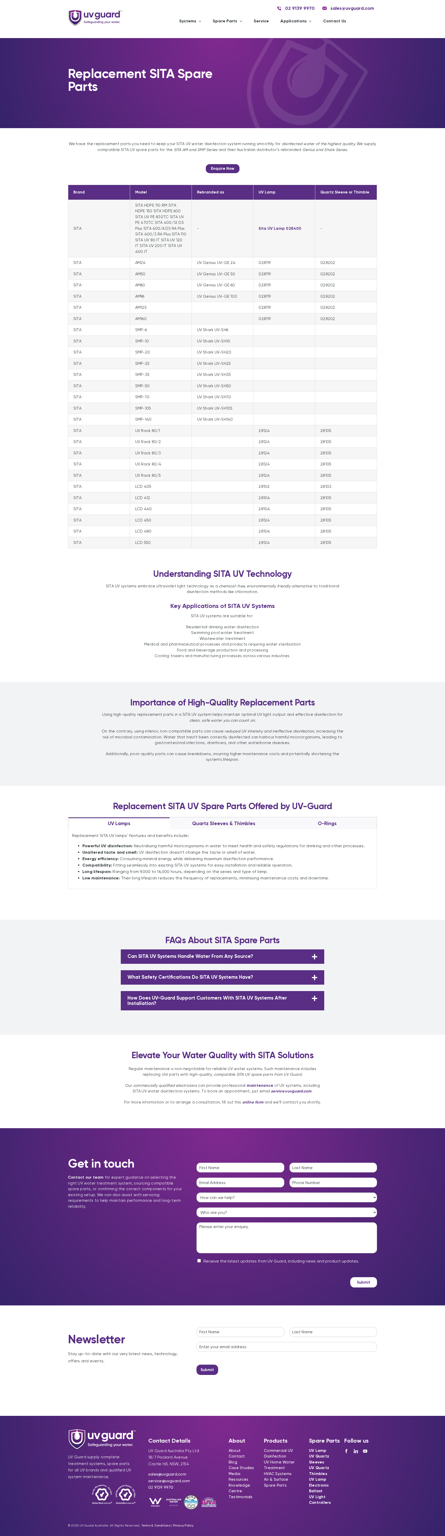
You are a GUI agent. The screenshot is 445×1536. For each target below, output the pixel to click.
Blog (233, 1462)
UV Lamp (318, 1450)
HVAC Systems (278, 1473)
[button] (222, 957)
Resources (238, 1479)
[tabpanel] (222, 859)
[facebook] (346, 1451)
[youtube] (365, 1451)
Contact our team (86, 1177)
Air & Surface (276, 1479)
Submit (363, 1282)
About (235, 1450)
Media (234, 1473)
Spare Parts (275, 1485)
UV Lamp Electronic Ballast (319, 1485)
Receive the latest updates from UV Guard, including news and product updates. (281, 1261)
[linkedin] (356, 1451)
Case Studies (241, 1468)
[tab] (119, 823)
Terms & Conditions (155, 1525)
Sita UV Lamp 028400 (280, 228)
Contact (237, 1456)
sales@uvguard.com (167, 1474)
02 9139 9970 (161, 1487)
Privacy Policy (183, 1525)
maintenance (260, 1085)
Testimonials (241, 1497)
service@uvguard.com (169, 1481)
